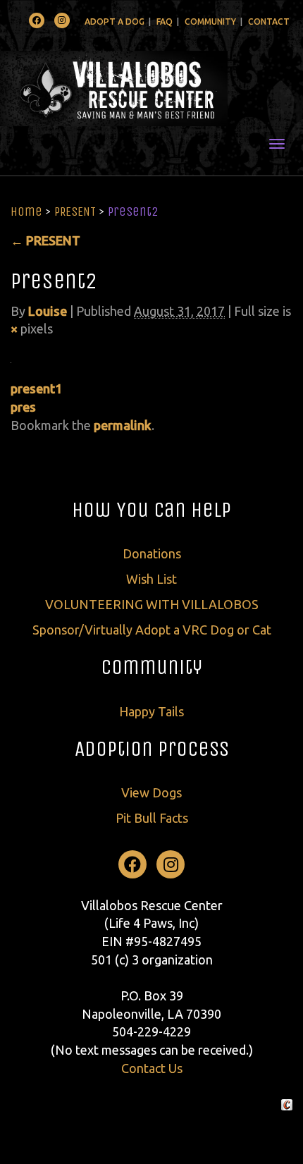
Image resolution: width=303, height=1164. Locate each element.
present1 (36, 388)
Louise (47, 311)
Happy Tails (151, 711)
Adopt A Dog (114, 21)
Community (210, 21)
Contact (269, 21)
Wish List (151, 579)
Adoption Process (152, 748)
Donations (152, 553)
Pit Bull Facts (152, 818)
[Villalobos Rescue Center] (151, 88)
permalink (123, 425)
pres (23, 407)
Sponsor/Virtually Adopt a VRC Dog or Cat (151, 630)
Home (26, 211)
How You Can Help (151, 509)
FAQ (164, 21)
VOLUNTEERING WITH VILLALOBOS (152, 604)
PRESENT (75, 211)
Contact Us (152, 1068)
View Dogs (151, 792)
